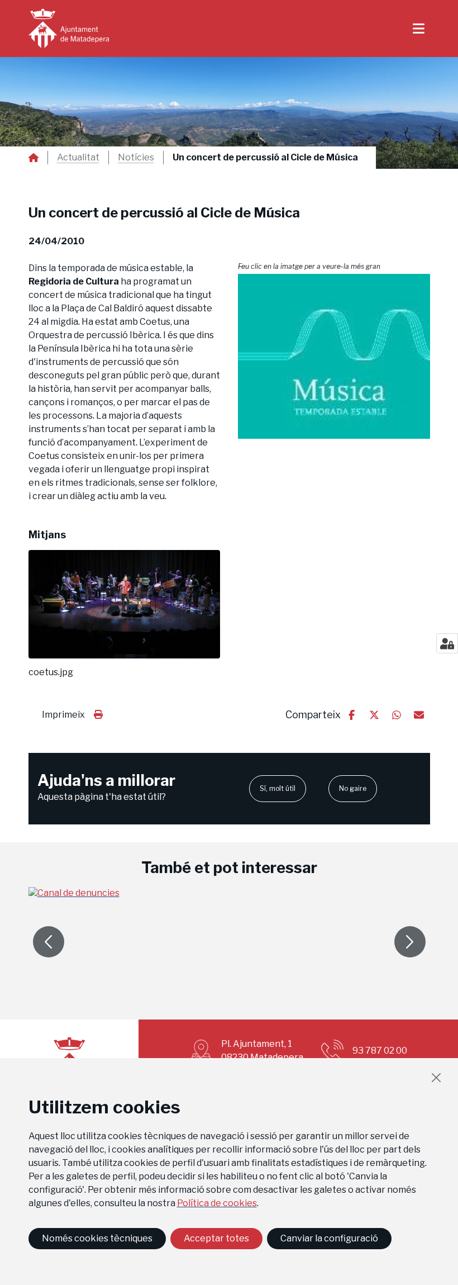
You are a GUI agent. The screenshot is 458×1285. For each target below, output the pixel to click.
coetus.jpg (50, 672)
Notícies (136, 157)
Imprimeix (63, 714)
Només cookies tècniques (97, 1238)
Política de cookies (217, 1203)
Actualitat (78, 157)
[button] (334, 356)
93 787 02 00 (379, 1050)
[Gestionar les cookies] (447, 643)
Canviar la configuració (329, 1238)
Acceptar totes (216, 1238)
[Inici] (68, 28)
